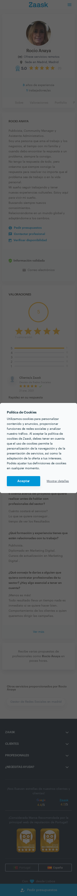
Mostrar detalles (58, 481)
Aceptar (23, 481)
